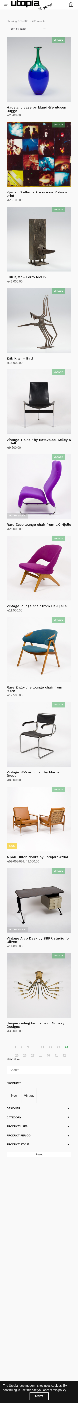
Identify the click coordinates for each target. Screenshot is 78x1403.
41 (56, 1055)
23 (58, 1047)
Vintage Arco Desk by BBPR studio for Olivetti (38, 940)
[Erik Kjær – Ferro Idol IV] (39, 239)
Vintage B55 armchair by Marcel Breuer (33, 773)
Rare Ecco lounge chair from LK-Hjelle (39, 524)
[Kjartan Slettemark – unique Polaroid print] (39, 154)
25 (17, 1055)
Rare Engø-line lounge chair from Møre (34, 689)
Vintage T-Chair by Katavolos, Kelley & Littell (39, 441)
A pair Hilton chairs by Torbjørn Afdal (37, 857)
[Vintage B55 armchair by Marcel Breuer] (39, 734)
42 (64, 1055)
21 (42, 1047)
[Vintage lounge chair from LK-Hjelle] (39, 568)
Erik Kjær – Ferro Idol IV (27, 277)
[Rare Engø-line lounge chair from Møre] (39, 649)
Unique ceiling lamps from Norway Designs (35, 1024)
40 (48, 1055)
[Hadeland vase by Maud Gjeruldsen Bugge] (39, 69)
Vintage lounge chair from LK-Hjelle (37, 606)
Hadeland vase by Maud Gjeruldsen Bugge (36, 109)
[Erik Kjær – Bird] (39, 320)
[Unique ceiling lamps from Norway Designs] (39, 985)
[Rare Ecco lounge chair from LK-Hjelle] (39, 486)
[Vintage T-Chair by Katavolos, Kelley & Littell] (39, 401)
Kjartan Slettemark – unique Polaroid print (37, 194)
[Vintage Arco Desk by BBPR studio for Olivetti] (39, 900)
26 (25, 1055)
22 (50, 1047)
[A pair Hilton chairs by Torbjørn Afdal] (39, 819)
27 (32, 1055)
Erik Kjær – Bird (20, 358)
